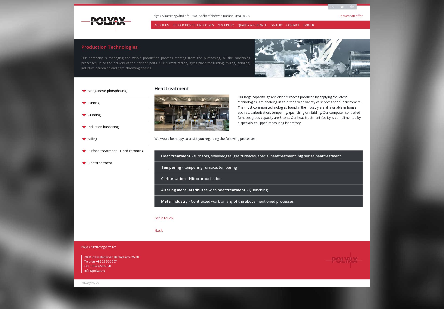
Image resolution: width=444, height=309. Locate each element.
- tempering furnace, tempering (199, 167)
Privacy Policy (90, 283)
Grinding (94, 114)
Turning (94, 102)
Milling (92, 138)
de (352, 6)
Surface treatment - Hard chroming (116, 150)
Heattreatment (100, 162)
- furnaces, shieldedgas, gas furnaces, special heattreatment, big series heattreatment (251, 156)
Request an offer (351, 16)
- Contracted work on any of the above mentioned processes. (227, 201)
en (342, 6)
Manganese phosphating (107, 90)
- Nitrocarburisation (191, 178)
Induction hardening (103, 126)
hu (332, 6)
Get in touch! (163, 218)
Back (158, 230)
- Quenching (214, 190)
